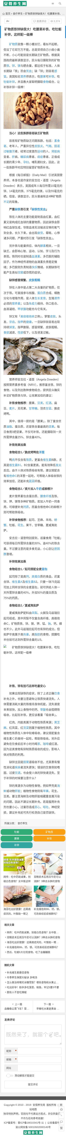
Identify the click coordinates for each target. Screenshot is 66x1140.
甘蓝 (48, 408)
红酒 (48, 402)
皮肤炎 (38, 146)
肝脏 (17, 791)
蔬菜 (31, 481)
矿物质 (13, 44)
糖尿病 (24, 156)
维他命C (11, 475)
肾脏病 (55, 151)
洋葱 (42, 452)
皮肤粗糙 (34, 280)
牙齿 (12, 321)
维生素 (47, 459)
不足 (6, 201)
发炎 (58, 465)
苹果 (46, 791)
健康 (29, 321)
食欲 (6, 332)
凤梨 (34, 612)
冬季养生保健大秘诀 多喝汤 (22, 977)
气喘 (48, 146)
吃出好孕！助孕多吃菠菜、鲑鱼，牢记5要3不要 (33, 987)
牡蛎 (6, 81)
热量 (26, 634)
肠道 (57, 146)
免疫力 (33, 303)
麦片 (12, 408)
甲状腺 (22, 309)
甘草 (31, 408)
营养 (23, 76)
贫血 (29, 71)
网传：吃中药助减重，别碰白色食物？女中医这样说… (17, 881)
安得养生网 (39, 1104)
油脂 (9, 426)
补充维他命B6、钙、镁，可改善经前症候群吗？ (33, 947)
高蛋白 (36, 576)
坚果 (51, 426)
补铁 (51, 76)
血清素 (36, 256)
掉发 (12, 327)
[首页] (61, 1109)
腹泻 (12, 151)
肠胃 (26, 762)
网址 (8, 1068)
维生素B (30, 581)
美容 (23, 316)
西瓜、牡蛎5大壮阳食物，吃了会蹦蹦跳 (28, 952)
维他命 (30, 316)
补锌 (12, 81)
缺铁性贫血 (39, 209)
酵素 (43, 245)
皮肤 (53, 316)
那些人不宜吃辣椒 (17, 992)
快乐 (34, 267)
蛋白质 (41, 292)
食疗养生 (18, 13)
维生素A (17, 581)
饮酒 (17, 772)
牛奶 (39, 488)
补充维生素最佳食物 (18, 972)
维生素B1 (15, 465)
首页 (7, 13)
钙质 (26, 506)
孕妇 (26, 162)
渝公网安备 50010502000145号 (33, 1127)
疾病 (17, 767)
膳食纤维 (45, 496)
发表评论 (41, 21)
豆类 (40, 402)
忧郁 (20, 272)
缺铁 (17, 209)
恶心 (37, 807)
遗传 (57, 298)
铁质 (29, 459)
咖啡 (46, 743)
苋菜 (26, 727)
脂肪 (37, 634)
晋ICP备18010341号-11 (31, 1122)
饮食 (57, 693)
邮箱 (11, 1059)
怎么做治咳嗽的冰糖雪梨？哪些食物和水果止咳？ (34, 982)
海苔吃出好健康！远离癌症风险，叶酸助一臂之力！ (17, 913)
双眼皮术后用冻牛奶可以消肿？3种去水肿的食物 (33, 937)
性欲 (20, 332)
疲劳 (40, 232)
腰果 (43, 76)
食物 (46, 81)
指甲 (20, 321)
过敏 (6, 151)
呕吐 (46, 807)
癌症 (40, 156)
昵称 (11, 1051)
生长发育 (40, 298)
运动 (40, 151)
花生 (20, 525)
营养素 (16, 303)
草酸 (43, 709)
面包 (44, 569)
